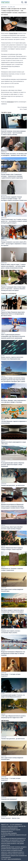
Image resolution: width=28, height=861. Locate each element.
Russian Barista (13, 33)
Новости (3, 310)
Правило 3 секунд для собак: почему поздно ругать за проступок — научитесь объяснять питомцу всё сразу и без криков (13, 288)
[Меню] (26, 2)
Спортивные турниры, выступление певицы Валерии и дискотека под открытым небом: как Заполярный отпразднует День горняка (13, 379)
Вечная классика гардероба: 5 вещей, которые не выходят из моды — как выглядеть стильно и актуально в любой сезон (14, 198)
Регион (2, 355)
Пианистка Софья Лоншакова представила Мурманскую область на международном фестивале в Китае (13, 313)
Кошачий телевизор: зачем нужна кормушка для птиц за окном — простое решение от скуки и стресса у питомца (13, 132)
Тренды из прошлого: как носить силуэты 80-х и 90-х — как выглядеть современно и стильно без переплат (13, 243)
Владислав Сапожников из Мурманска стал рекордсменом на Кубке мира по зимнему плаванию (13, 653)
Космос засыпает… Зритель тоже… (10, 818)
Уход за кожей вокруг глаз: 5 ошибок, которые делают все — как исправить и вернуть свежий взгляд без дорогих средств (14, 221)
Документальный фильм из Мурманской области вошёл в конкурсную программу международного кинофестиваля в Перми (12, 506)
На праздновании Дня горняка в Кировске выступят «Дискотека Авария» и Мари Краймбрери (12, 464)
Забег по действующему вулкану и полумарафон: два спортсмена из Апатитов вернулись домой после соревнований (13, 336)
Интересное (4, 6)
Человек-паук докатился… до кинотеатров (13, 485)
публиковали (10, 102)
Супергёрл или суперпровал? (9, 799)
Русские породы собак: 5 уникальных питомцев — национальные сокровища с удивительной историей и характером (12, 176)
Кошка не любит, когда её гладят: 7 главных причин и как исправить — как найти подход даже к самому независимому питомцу (13, 266)
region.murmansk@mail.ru (14, 859)
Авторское (3, 483)
